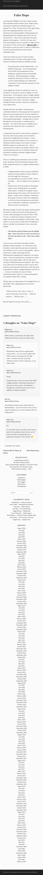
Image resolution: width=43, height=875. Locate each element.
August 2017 (22, 760)
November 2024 (21, 573)
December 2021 (21, 649)
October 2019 (21, 704)
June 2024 (21, 584)
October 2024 (21, 575)
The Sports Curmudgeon (11, 1)
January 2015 (21, 827)
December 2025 (21, 545)
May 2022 (21, 638)
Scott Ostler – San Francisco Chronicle (21, 517)
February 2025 (21, 567)
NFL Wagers (21, 482)
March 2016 (21, 797)
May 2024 (21, 586)
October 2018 (21, 730)
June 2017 (21, 765)
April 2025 (21, 563)
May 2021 (21, 664)
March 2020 (21, 694)
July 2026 (21, 530)
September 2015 (21, 810)
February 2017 (21, 773)
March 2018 (21, 745)
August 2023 (22, 606)
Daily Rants (17, 316)
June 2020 (21, 687)
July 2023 (21, 608)
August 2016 (22, 786)
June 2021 (21, 661)
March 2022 (21, 642)
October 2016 (21, 782)
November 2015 (21, 806)
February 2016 (21, 799)
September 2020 (21, 681)
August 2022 (22, 631)
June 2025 (21, 558)
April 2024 (21, 588)
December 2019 (21, 700)
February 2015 (21, 825)
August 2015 (22, 812)
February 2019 (21, 722)
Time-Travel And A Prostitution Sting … (22, 467)
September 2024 (21, 578)
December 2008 (21, 846)
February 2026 (21, 541)
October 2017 (21, 756)
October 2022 (21, 627)
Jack (4, 316)
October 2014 (21, 833)
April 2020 (21, 692)
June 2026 (21, 532)
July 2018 (21, 737)
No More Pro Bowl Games (21, 462)
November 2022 (21, 625)
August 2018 (22, 735)
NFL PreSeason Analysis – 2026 (21, 469)
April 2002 (21, 859)
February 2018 (21, 747)
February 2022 (21, 644)
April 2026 (21, 537)
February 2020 (21, 696)
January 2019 (21, 724)
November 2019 (21, 702)
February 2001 (21, 861)
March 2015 (21, 823)
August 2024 (22, 580)
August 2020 (22, 683)
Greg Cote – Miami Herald (22, 507)
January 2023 (21, 621)
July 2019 (21, 711)
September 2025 (21, 552)
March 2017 (21, 771)
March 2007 (21, 851)
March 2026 (21, 539)
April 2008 (21, 849)
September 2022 (21, 629)
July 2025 (21, 556)
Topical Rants (22, 484)
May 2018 (21, 741)
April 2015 (21, 821)
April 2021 (21, 666)
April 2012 (21, 840)
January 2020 (21, 698)
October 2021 (21, 653)
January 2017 (21, 775)
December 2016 (21, 778)
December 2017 (21, 752)
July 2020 (21, 685)
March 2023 (21, 616)
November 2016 (21, 780)
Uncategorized (21, 486)
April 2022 (21, 640)
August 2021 (22, 657)
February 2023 (21, 618)
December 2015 (21, 803)
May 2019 (21, 715)
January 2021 (21, 672)
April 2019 (21, 717)
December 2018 (21, 726)
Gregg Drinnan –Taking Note (21, 511)
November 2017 (21, 754)
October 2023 (21, 601)
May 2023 (21, 612)
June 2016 (21, 790)
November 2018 (21, 728)
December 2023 (21, 597)
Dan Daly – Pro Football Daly (21, 509)
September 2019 (21, 707)
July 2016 (21, 788)
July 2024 (21, 582)
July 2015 (21, 814)
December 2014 (21, 829)
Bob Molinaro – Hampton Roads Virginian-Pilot (21, 515)
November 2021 (21, 651)
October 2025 (21, 550)
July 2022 (21, 634)
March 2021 (21, 668)
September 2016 (21, 784)
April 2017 (21, 769)
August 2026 (22, 528)
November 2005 (21, 853)
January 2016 (21, 801)
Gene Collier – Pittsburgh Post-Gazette (21, 504)
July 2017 (21, 763)
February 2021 (21, 670)
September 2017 (21, 758)
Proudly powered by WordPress (28, 872)
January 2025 (21, 569)
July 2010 (21, 844)
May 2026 (21, 535)
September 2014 (21, 836)
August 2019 (22, 709)
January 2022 (21, 646)
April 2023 (21, 614)
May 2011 (21, 842)
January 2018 (21, 750)
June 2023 (21, 610)
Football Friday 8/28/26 (21, 460)
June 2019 (21, 713)
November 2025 (21, 547)
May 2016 (21, 793)
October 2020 (21, 679)
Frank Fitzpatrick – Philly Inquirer (21, 513)
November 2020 (21, 677)
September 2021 (21, 655)
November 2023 (21, 599)
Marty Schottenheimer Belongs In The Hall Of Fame (22, 465)
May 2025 (21, 560)
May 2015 (21, 818)
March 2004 (21, 855)
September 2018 (21, 732)
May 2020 (21, 689)
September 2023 (21, 603)
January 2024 (21, 595)
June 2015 (21, 816)
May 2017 (21, 767)
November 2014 (21, 831)
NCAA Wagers (21, 480)
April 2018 (21, 743)
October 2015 (21, 808)
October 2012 (21, 838)
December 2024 (21, 571)
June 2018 (21, 739)
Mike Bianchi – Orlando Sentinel (22, 502)
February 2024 (21, 593)
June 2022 (21, 636)
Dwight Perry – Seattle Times (21, 519)
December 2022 (21, 623)
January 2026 (21, 543)
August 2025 (22, 554)
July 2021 (21, 659)
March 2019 (21, 720)
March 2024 (21, 591)
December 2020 (21, 674)
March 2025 (21, 565)
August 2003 (22, 857)
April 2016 (21, 795)
